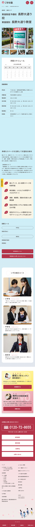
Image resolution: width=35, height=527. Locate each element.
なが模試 (4, 493)
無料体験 (13, 525)
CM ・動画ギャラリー (23, 468)
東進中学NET (5, 231)
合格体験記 (4, 496)
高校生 (17, 236)
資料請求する (17, 387)
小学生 (5, 477)
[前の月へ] (6, 64)
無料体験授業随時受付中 (23, 476)
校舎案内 (7, 6)
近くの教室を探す (22, 479)
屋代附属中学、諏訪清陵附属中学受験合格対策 (9, 500)
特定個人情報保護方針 (21, 497)
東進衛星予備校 (5, 240)
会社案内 (19, 495)
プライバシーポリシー (21, 496)
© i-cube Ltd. (17, 521)
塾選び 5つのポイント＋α (23, 470)
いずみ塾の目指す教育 (8, 468)
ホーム (3, 6)
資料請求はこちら (17, 251)
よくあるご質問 (21, 465)
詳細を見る (17, 409)
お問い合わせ (30, 525)
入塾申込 (22, 525)
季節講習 (5, 481)
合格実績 (4, 473)
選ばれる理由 (6, 470)
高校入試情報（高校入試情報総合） (8, 487)
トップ (3, 465)
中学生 (17, 227)
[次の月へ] (29, 64)
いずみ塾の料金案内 (22, 473)
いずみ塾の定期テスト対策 (9, 483)
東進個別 (4, 243)
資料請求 (4, 525)
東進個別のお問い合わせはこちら (17, 256)
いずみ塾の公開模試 (6, 491)
